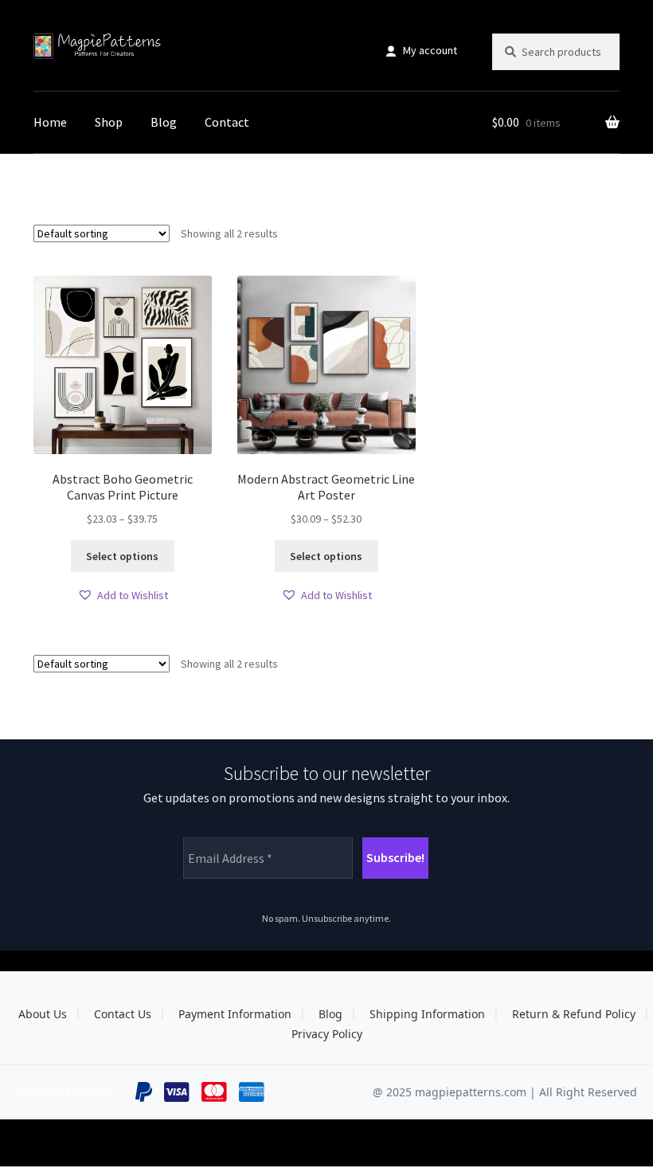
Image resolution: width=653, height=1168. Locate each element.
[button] (122, 595)
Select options (122, 556)
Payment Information (234, 1013)
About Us (42, 1013)
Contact (227, 122)
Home (50, 122)
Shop (109, 122)
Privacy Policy (326, 1033)
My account (430, 50)
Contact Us (122, 1013)
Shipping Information (427, 1013)
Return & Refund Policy (573, 1013)
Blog (164, 122)
